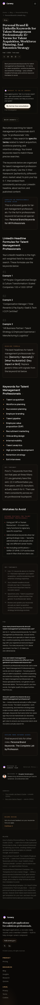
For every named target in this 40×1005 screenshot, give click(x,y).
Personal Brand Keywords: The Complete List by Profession (19, 746)
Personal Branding (22, 12)
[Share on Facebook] (11, 56)
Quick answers (10, 120)
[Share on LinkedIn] (8, 56)
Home (5, 12)
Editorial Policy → (30, 767)
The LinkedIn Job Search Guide (15, 794)
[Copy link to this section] (22, 249)
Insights (6, 974)
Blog (11, 12)
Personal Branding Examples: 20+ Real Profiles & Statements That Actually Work (20, 891)
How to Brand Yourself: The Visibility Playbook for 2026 (19, 861)
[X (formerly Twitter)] (5, 946)
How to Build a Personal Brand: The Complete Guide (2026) (20, 846)
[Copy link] (19, 56)
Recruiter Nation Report (13, 799)
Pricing (5, 961)
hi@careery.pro (9, 941)
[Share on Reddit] (15, 56)
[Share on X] (4, 56)
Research (6, 978)
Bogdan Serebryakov (26, 774)
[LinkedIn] (10, 946)
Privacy (5, 990)
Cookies (5, 998)
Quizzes (6, 981)
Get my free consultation (18, 106)
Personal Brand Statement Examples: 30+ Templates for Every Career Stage (19, 875)
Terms (5, 994)
